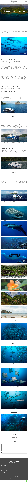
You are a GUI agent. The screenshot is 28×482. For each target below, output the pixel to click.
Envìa (14, 452)
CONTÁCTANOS (14, 116)
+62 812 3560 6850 (4, 470)
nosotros (19, 476)
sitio (17, 476)
